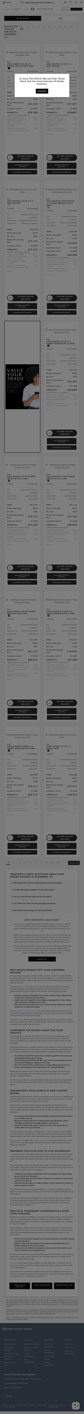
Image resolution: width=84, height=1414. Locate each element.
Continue (42, 91)
